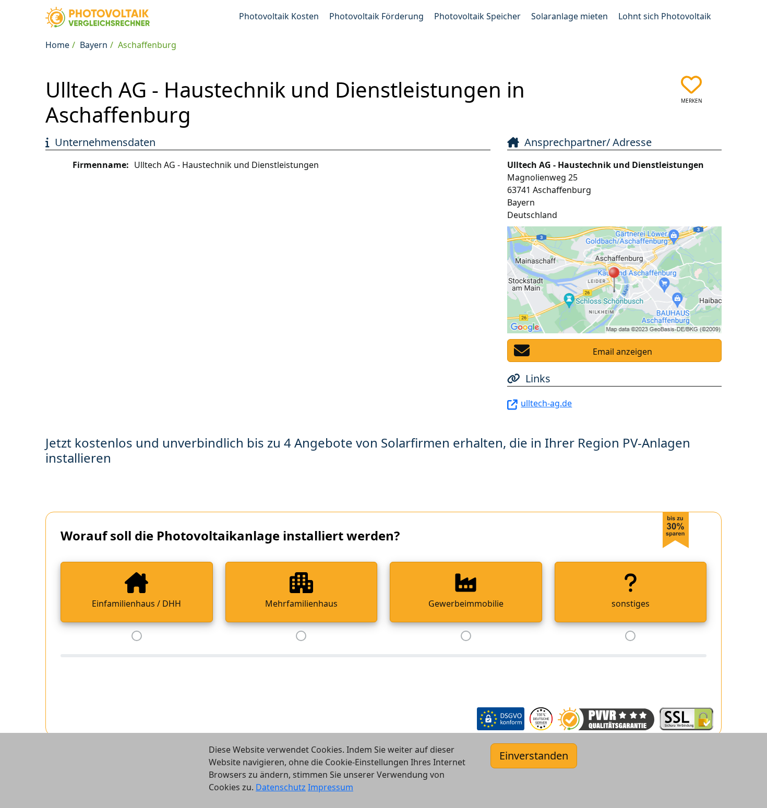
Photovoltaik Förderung (376, 16)
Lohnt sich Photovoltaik (664, 16)
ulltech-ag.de (546, 403)
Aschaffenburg (147, 45)
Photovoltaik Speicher (477, 16)
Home (57, 45)
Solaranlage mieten (569, 16)
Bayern (93, 45)
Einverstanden (533, 756)
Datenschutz (281, 787)
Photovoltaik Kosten (279, 16)
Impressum (330, 787)
